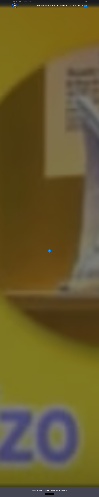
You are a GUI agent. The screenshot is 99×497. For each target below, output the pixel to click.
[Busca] (82, 5)
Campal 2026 (69, 5)
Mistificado (21, 1)
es (86, 1)
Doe (86, 5)
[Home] (31, 5)
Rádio (51, 5)
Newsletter (62, 5)
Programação (26, 1)
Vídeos (38, 5)
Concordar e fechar (49, 494)
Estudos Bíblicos (76, 5)
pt (83, 1)
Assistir (30, 1)
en (85, 1)
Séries (42, 5)
